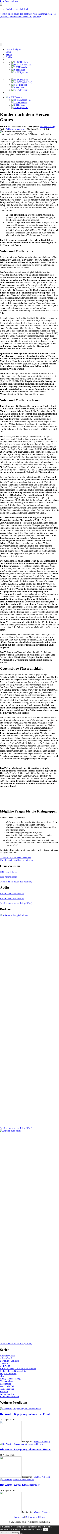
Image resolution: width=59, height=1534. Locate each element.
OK (45, 1529)
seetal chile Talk (7, 1386)
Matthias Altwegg (48, 126)
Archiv (9, 57)
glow (2, 1376)
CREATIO (5, 1366)
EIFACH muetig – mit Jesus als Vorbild (18, 1368)
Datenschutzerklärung (35, 1517)
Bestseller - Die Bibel (9, 1361)
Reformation (5, 1384)
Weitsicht (4, 1391)
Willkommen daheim (15, 129)
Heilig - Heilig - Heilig (10, 1378)
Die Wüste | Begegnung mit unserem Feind (25, 1414)
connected (4, 1363)
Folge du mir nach (8, 1373)
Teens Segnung (7, 1389)
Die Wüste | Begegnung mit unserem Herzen (25, 1449)
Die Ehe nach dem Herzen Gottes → (16, 860)
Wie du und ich (7, 1394)
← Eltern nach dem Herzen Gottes (15, 857)
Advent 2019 (6, 1358)
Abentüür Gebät (7, 1355)
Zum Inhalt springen (9, 1)
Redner (9, 54)
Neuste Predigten (13, 49)
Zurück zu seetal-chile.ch (17, 9)
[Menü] (1, 4)
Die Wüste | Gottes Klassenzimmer (20, 1484)
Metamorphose (6, 1381)
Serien (8, 52)
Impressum (19, 1517)
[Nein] (21, 1533)
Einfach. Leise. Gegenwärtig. (13, 1371)
